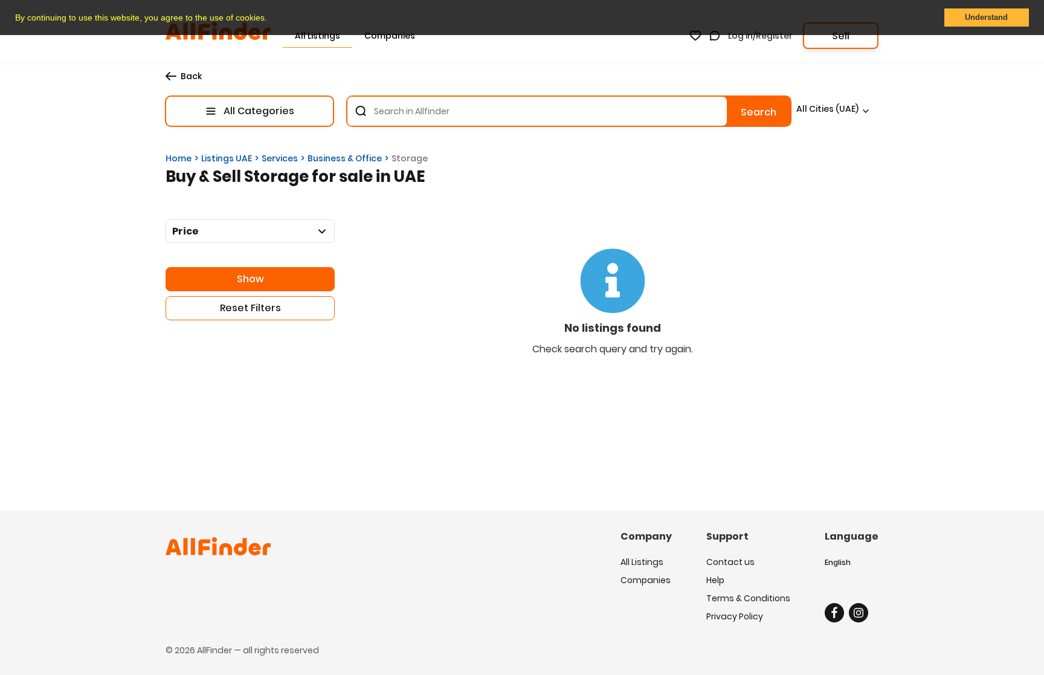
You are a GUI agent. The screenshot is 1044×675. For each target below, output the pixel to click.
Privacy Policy (734, 616)
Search (758, 112)
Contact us (730, 562)
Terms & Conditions (748, 598)
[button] (271, 19)
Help (715, 580)
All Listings (641, 562)
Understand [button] (986, 17)
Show (250, 279)
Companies (645, 580)
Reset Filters (250, 308)
